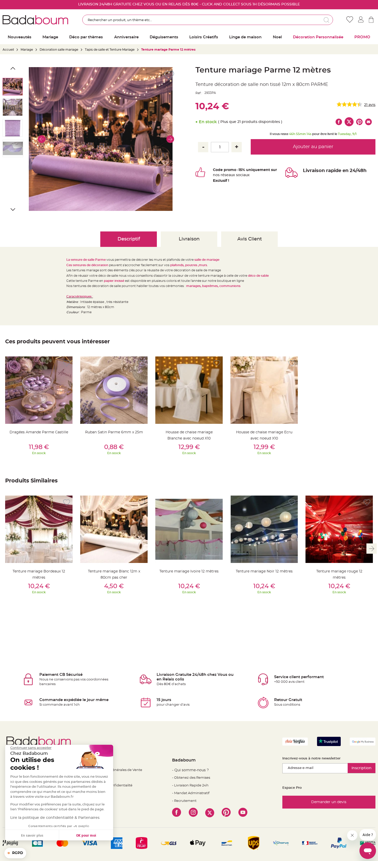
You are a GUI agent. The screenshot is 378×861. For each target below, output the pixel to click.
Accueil (8, 49)
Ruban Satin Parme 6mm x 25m (114, 432)
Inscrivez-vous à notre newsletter (311, 758)
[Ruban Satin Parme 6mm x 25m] (114, 390)
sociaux (242, 175)
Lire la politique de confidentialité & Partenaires (55, 818)
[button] (42, 139)
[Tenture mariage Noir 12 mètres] (264, 529)
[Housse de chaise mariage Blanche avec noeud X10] (189, 390)
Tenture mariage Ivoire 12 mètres (189, 571)
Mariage (27, 49)
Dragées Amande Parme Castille (39, 432)
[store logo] (35, 19)
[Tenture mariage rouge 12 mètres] (339, 529)
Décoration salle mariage (59, 49)
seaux (229, 175)
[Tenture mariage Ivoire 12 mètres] (189, 529)
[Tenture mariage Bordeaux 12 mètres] (39, 529)
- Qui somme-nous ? (190, 770)
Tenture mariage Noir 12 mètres (264, 571)
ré (222, 175)
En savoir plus (32, 835)
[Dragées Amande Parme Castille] (39, 390)
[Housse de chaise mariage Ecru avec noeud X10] (264, 390)
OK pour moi (86, 835)
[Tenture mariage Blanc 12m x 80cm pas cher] (114, 529)
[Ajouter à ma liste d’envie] (66, 363)
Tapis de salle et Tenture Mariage (109, 49)
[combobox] (207, 20)
